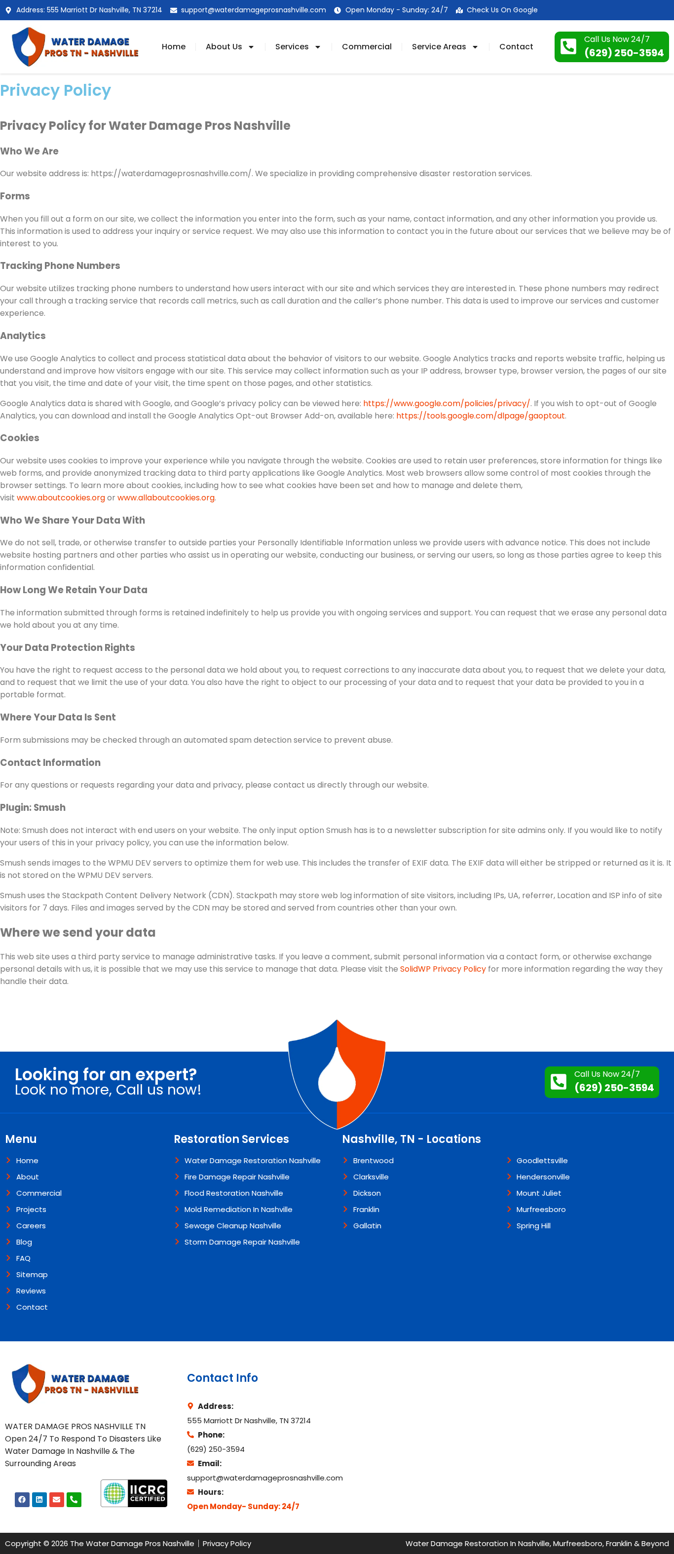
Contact (516, 46)
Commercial (367, 46)
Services (292, 46)
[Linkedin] (39, 1499)
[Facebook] (22, 1499)
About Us (224, 46)
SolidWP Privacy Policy (443, 969)
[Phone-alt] (74, 1499)
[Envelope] (56, 1499)
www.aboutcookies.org (61, 497)
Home (174, 46)
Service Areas (439, 46)
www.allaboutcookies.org (166, 497)
